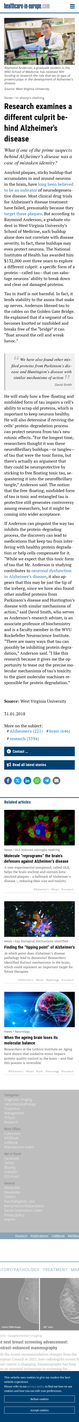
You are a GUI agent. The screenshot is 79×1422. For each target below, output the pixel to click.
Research (11, 1122)
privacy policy (35, 1386)
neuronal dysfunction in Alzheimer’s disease (37, 573)
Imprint (9, 1219)
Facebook (11, 1158)
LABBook (11, 1142)
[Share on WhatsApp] (37, 780)
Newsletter (12, 1192)
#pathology (52, 980)
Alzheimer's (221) (26, 731)
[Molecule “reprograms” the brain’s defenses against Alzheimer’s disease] (39, 827)
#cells (39, 1071)
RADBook (11, 1138)
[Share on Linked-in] (27, 780)
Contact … (19, 751)
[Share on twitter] (17, 780)
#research (68, 889)
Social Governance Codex (23, 1210)
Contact (10, 1196)
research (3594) (24, 738)
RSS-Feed (11, 1176)
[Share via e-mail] (56, 780)
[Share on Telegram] (47, 780)
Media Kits (12, 1187)
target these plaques (23, 213)
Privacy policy (14, 1215)
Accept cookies (39, 1410)
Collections (12, 1133)
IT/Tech (9, 1117)
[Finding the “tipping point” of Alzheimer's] (39, 919)
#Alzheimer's (41, 889)
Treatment (12, 1108)
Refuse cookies (40, 1399)
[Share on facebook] (8, 780)
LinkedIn (10, 1172)
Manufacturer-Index (19, 1147)
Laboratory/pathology (20, 1104)
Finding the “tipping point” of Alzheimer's (39, 947)
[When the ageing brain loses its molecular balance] (39, 1009)
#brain (55, 889)
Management (14, 1113)
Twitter (9, 1162)
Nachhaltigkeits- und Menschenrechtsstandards (24, 1203)
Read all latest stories (28, 764)
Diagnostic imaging (18, 1099)
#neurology (52, 1071)
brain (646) (59, 731)
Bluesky (10, 1167)
